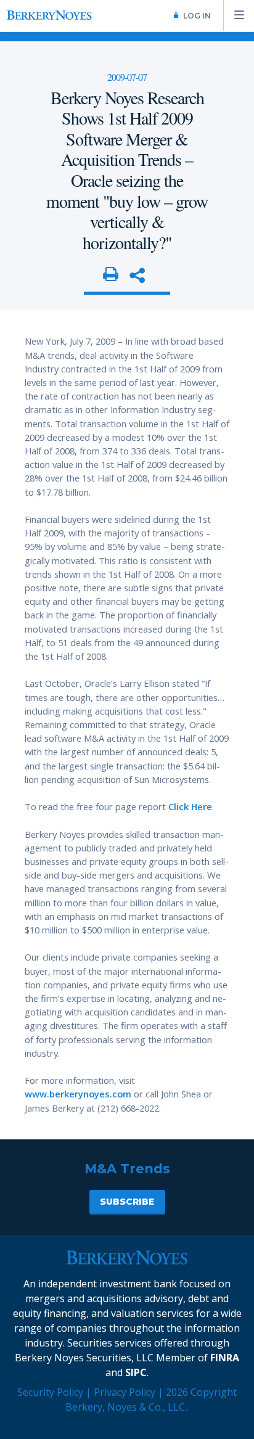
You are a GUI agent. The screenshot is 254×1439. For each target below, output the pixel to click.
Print (111, 275)
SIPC (136, 1372)
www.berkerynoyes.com (78, 1094)
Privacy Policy (124, 1392)
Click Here (190, 806)
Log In (197, 15)
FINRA (224, 1357)
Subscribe (127, 1201)
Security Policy (50, 1392)
